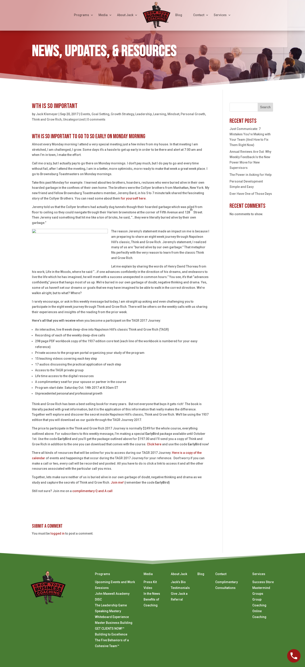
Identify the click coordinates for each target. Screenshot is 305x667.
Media (103, 15)
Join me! (117, 482)
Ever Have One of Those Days (251, 193)
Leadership (143, 114)
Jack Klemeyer (47, 114)
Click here (154, 444)
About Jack (125, 15)
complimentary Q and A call (92, 491)
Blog (178, 15)
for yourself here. (133, 198)
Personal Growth (193, 114)
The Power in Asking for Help (251, 174)
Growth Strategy (122, 114)
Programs (81, 15)
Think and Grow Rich (47, 119)
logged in (57, 533)
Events (85, 114)
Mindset (173, 114)
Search (265, 107)
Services (220, 15)
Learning (159, 114)
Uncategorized (74, 119)
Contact (198, 15)
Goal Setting (100, 114)
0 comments (96, 119)
